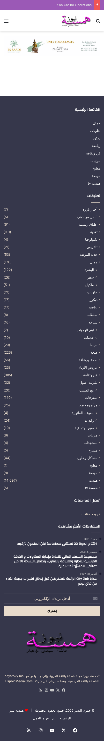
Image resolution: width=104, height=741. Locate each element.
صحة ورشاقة (88, 360)
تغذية (93, 232)
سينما (93, 345)
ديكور (96, 138)
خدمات (89, 337)
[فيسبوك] (64, 690)
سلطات (92, 315)
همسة (93, 480)
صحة (93, 352)
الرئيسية (65, 718)
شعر (90, 277)
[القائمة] (6, 22)
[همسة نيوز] (75, 20)
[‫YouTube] (52, 690)
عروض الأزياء (88, 367)
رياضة (96, 146)
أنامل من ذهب (87, 217)
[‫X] (58, 690)
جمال (96, 123)
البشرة (89, 270)
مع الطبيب (86, 390)
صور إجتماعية (84, 428)
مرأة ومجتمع (88, 405)
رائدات (89, 420)
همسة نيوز (16, 710)
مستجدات (90, 443)
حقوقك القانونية (83, 413)
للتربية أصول (88, 382)
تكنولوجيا (91, 239)
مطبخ (96, 168)
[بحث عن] (98, 22)
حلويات (95, 131)
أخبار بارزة (90, 209)
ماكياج (89, 285)
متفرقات (91, 398)
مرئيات (95, 161)
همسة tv (94, 183)
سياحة (93, 322)
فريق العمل (41, 718)
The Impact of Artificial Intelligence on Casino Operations (49, 5)
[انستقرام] (46, 690)
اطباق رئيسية (88, 224)
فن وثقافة (93, 153)
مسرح (93, 450)
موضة (96, 176)
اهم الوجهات (85, 330)
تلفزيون (92, 247)
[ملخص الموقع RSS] (40, 690)
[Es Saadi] (52, 46)
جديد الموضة (88, 254)
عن (54, 718)
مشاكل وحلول (87, 458)
